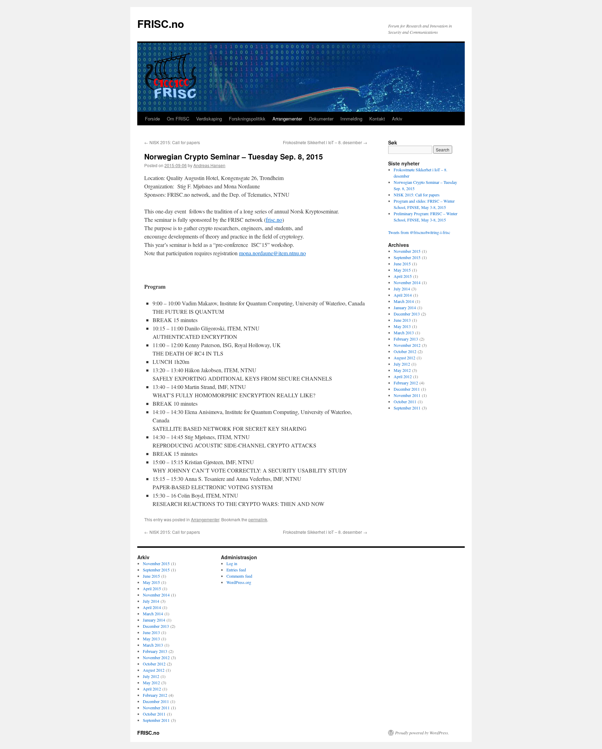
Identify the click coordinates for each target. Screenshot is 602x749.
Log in (231, 563)
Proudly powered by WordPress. (422, 732)
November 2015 (407, 251)
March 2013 (404, 332)
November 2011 (407, 395)
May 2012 (402, 370)
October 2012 (405, 351)
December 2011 (407, 389)
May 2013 (402, 326)
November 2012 (407, 345)
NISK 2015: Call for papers (172, 142)
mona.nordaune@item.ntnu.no (272, 253)
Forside (152, 118)
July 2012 (402, 364)
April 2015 (403, 276)
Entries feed (236, 569)
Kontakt (377, 118)
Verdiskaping (209, 118)
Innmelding (351, 118)
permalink (257, 519)
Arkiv (397, 118)
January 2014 (405, 307)
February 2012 (406, 382)
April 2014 (403, 295)
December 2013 (407, 314)
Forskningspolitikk (247, 118)
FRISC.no (160, 23)
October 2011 (405, 401)
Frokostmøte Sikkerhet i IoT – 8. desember (325, 142)
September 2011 (407, 408)
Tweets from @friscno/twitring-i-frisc (419, 232)
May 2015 (402, 270)
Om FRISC (178, 118)
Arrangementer (287, 118)
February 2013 (406, 339)
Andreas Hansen (209, 165)
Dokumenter (321, 118)
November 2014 (407, 282)
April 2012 (403, 376)
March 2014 (404, 301)
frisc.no (274, 219)
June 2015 (402, 263)
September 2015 (407, 257)
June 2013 (402, 320)
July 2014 (402, 288)
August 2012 (404, 357)
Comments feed (239, 576)
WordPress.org (238, 582)
